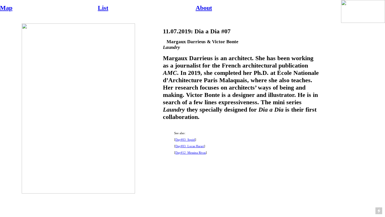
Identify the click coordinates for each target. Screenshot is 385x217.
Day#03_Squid (185, 139)
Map (6, 7)
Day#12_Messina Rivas (190, 152)
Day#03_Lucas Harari (189, 146)
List (103, 7)
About (204, 7)
